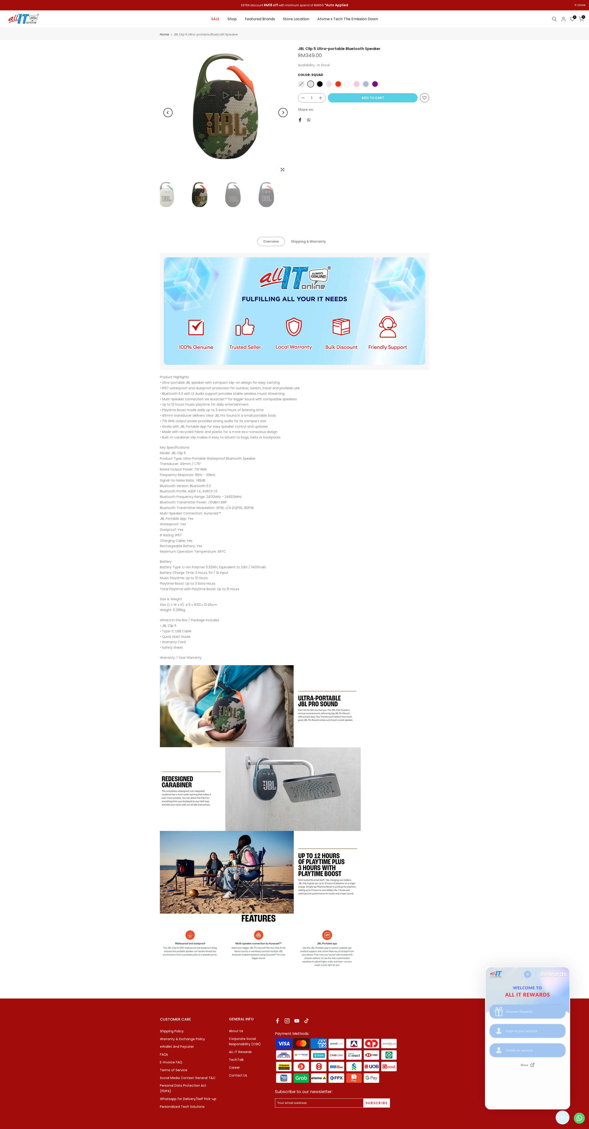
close (10, 5)
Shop (232, 19)
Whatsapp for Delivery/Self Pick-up (188, 1099)
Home (164, 34)
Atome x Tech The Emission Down (347, 19)
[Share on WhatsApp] (309, 120)
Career (234, 1067)
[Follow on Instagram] (287, 1021)
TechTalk (236, 1059)
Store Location (296, 19)
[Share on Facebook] (300, 120)
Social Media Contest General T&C (188, 1078)
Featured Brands (260, 19)
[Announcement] (294, 5)
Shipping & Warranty (308, 241)
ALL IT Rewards (240, 1052)
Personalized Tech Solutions (182, 1106)
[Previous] (168, 112)
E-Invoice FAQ (171, 1062)
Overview (271, 241)
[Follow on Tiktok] (306, 1021)
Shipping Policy (172, 1031)
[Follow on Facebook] (277, 1021)
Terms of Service (173, 1070)
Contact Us (238, 1075)
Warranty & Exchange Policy (182, 1039)
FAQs (164, 1054)
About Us (236, 1031)
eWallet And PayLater (177, 1046)
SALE (215, 19)
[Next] (283, 112)
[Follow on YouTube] (296, 1021)
